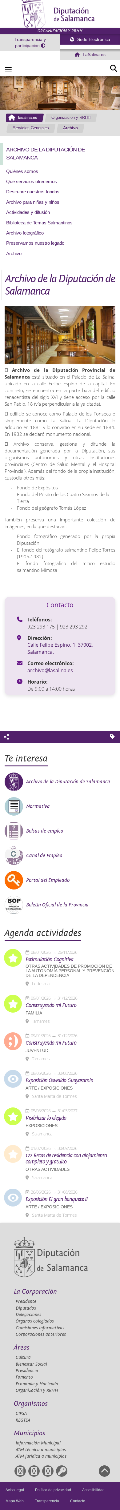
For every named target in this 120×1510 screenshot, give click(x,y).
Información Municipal (38, 1443)
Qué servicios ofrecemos (31, 181)
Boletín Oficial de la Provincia (57, 905)
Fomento (24, 1377)
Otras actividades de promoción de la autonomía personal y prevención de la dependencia (70, 971)
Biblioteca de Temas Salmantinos (39, 222)
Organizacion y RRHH (70, 117)
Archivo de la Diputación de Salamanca (68, 782)
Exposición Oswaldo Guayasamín (59, 1081)
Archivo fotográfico (25, 232)
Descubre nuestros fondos (32, 191)
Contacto (77, 1501)
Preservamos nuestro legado (35, 243)
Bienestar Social (31, 1364)
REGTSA (23, 1420)
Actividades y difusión (28, 212)
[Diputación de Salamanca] (60, 14)
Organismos (31, 1404)
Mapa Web (15, 1501)
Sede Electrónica (93, 39)
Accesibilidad (93, 1490)
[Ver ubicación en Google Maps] (20, 645)
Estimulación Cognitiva (49, 960)
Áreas (22, 1347)
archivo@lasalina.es (50, 670)
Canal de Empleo (44, 855)
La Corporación (35, 1291)
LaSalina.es (94, 54)
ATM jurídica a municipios (41, 1456)
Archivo (70, 128)
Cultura (23, 1357)
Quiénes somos (22, 171)
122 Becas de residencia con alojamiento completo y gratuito (66, 1159)
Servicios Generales (31, 128)
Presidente (26, 1301)
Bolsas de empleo (44, 831)
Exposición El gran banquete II (56, 1199)
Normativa (38, 806)
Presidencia (27, 1370)
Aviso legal (15, 1490)
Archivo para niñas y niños (32, 202)
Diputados (26, 1308)
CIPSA (21, 1413)
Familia (34, 1013)
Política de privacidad (53, 1490)
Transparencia (47, 1501)
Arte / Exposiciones (49, 1088)
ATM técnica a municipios (41, 1449)
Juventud (37, 1050)
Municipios (29, 1433)
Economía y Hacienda (37, 1384)
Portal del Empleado (48, 880)
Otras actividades (48, 1169)
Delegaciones (28, 1314)
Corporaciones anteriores (41, 1334)
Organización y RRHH (37, 1390)
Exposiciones (42, 1125)
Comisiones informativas (40, 1328)
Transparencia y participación (30, 42)
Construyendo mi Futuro (51, 1005)
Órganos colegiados (35, 1321)
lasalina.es (27, 117)
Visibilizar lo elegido (46, 1118)
